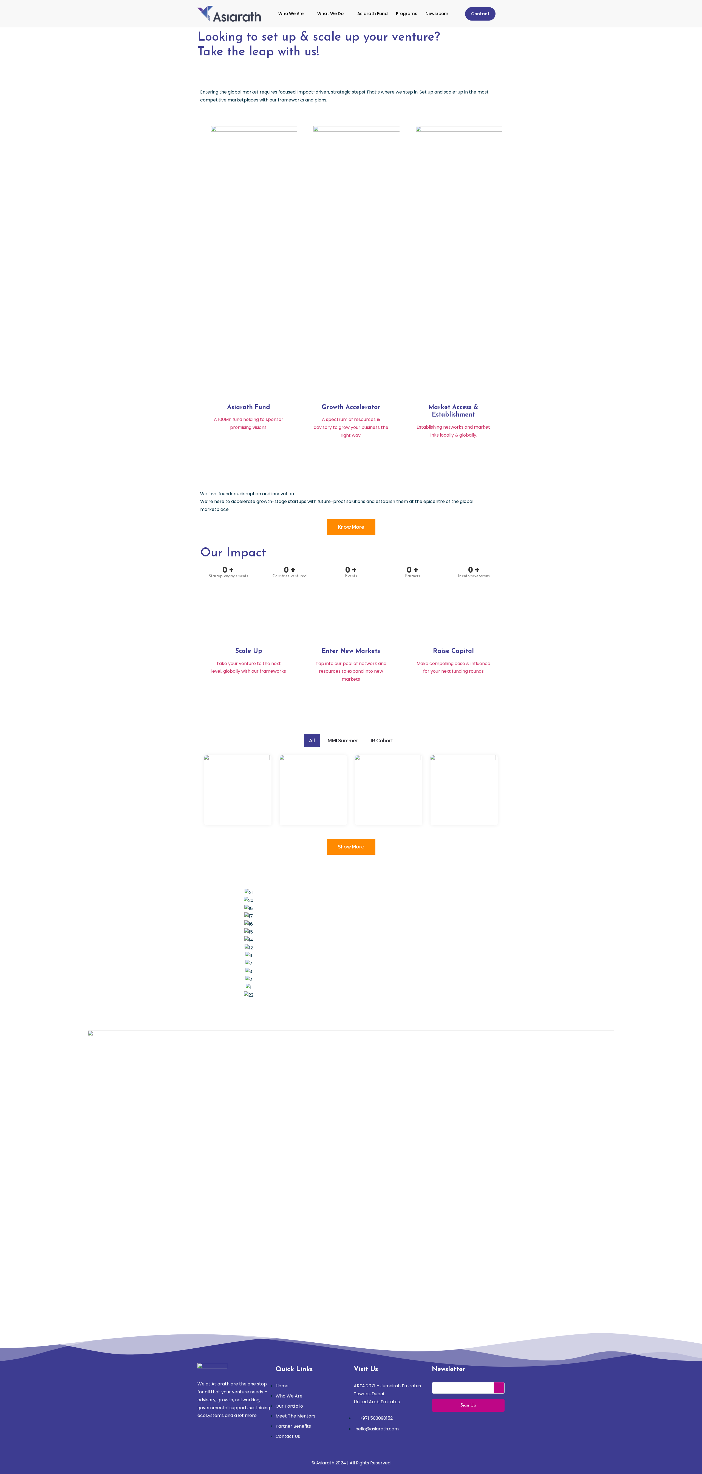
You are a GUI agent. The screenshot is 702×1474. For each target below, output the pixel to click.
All (312, 740)
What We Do (330, 13)
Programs (406, 13)
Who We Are (291, 13)
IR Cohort (382, 740)
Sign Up (468, 1405)
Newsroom (437, 13)
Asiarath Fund (372, 13)
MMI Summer (343, 740)
